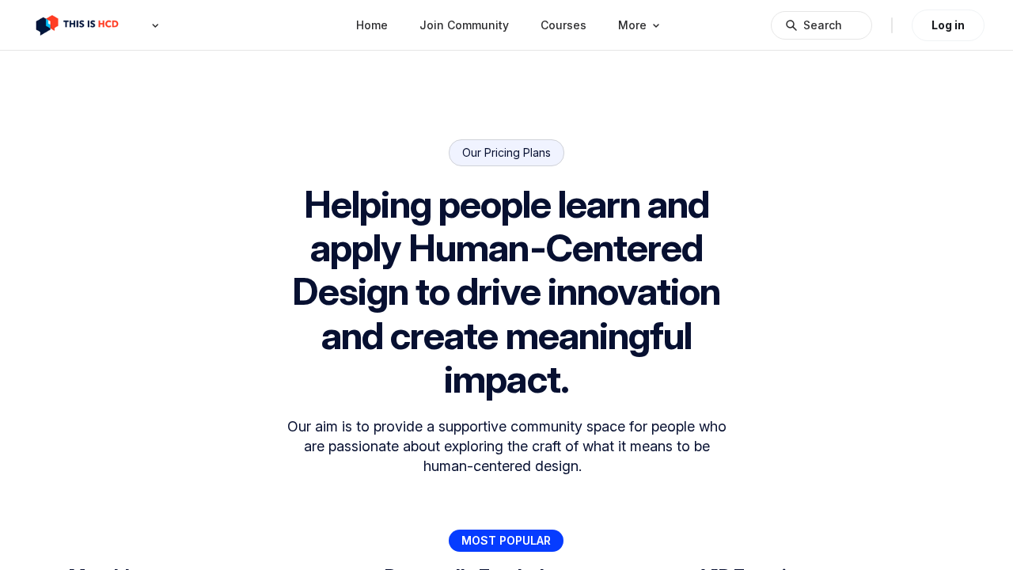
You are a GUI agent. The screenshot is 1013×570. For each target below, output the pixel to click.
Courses (563, 25)
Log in (948, 25)
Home (372, 25)
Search (822, 25)
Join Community (464, 25)
